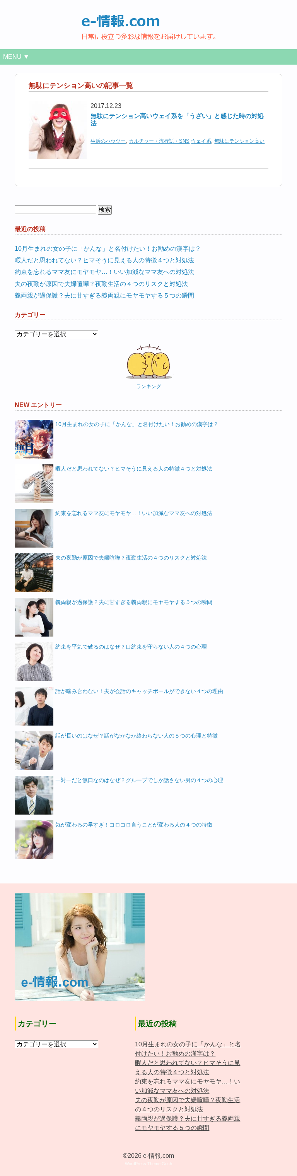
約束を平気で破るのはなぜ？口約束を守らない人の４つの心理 (131, 647)
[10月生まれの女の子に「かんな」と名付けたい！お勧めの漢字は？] (34, 439)
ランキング (148, 386)
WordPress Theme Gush (148, 1163)
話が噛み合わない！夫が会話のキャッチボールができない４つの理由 (139, 691)
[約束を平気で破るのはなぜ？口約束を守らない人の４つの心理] (34, 661)
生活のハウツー (108, 141)
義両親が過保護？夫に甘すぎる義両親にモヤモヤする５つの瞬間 (104, 295)
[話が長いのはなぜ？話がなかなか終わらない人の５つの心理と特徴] (34, 750)
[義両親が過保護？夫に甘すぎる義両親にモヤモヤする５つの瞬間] (34, 617)
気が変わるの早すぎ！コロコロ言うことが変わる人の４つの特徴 (133, 825)
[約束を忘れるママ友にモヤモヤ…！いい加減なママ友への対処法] (34, 528)
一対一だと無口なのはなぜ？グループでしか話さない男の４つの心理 (139, 780)
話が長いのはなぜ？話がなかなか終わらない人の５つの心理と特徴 (136, 736)
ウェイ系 (201, 141)
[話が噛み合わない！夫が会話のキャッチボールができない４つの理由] (34, 706)
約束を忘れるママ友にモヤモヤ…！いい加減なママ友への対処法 (104, 272)
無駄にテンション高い (239, 141)
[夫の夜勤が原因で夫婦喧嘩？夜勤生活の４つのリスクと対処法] (34, 572)
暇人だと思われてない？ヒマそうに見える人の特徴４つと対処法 (104, 260)
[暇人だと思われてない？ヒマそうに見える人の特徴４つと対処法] (34, 483)
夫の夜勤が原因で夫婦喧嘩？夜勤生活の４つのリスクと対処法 (101, 284)
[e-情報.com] (148, 18)
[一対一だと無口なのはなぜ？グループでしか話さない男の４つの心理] (34, 795)
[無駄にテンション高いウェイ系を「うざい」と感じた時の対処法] (58, 106)
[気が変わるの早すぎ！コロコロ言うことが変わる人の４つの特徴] (34, 839)
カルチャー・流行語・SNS (159, 141)
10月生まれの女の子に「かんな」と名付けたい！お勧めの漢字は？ (108, 248)
